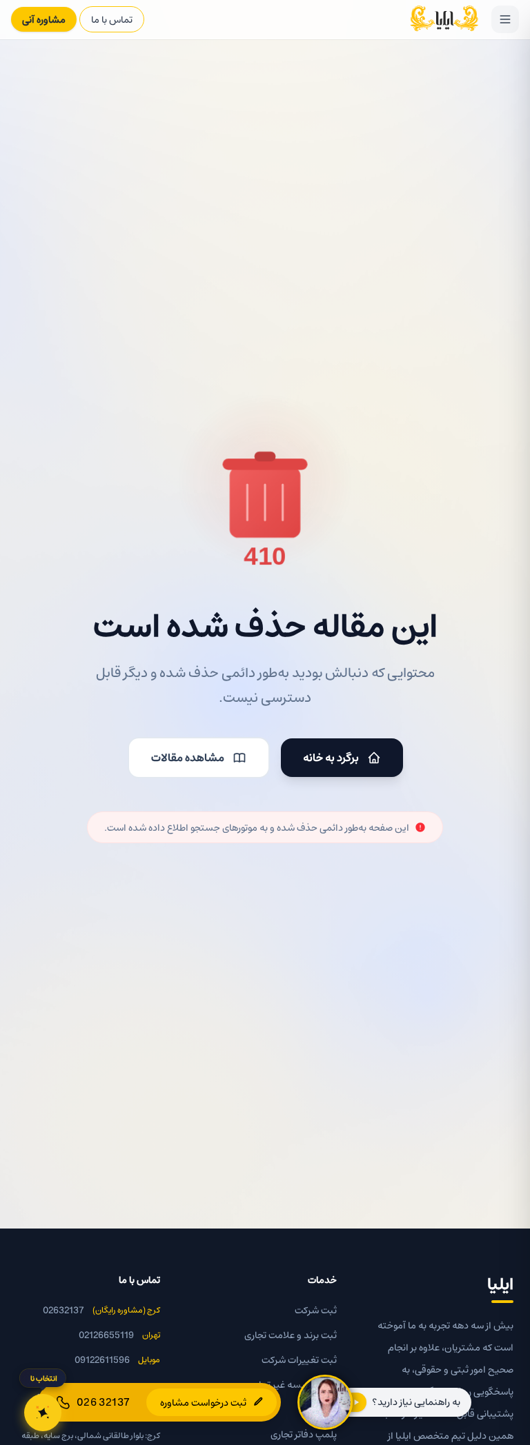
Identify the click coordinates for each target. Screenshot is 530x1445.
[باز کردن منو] (505, 19)
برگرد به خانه (331, 757)
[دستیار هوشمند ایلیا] (42, 1412)
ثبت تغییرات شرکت (299, 1359)
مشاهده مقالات (187, 757)
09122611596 (102, 1359)
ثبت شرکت (316, 1310)
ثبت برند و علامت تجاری (290, 1335)
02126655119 (106, 1335)
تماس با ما (111, 19)
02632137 (63, 1310)
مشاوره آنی (44, 19)
